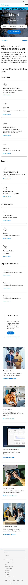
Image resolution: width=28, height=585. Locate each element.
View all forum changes (13, 337)
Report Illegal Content (9, 576)
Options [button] (24, 40)
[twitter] (10, 580)
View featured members (9, 534)
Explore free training (8, 419)
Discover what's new (8, 457)
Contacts (7, 555)
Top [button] (2, 549)
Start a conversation (14, 31)
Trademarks (7, 572)
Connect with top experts (9, 378)
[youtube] (18, 580)
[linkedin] (14, 580)
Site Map (7, 574)
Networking (4, 40)
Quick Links (5, 552)
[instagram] (22, 580)
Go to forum (6, 95)
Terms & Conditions (9, 566)
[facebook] (6, 580)
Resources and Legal (8, 560)
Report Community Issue (10, 562)
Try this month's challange (10, 496)
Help (6, 564)
